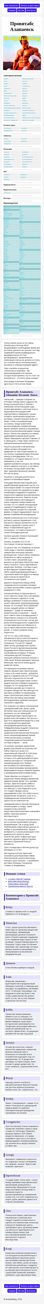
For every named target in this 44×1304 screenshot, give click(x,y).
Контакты (31, 10)
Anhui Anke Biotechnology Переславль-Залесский (18, 882)
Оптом (21, 10)
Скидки (12, 10)
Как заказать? (11, 5)
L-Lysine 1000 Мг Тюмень (19, 879)
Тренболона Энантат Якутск (20, 886)
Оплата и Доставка (30, 5)
